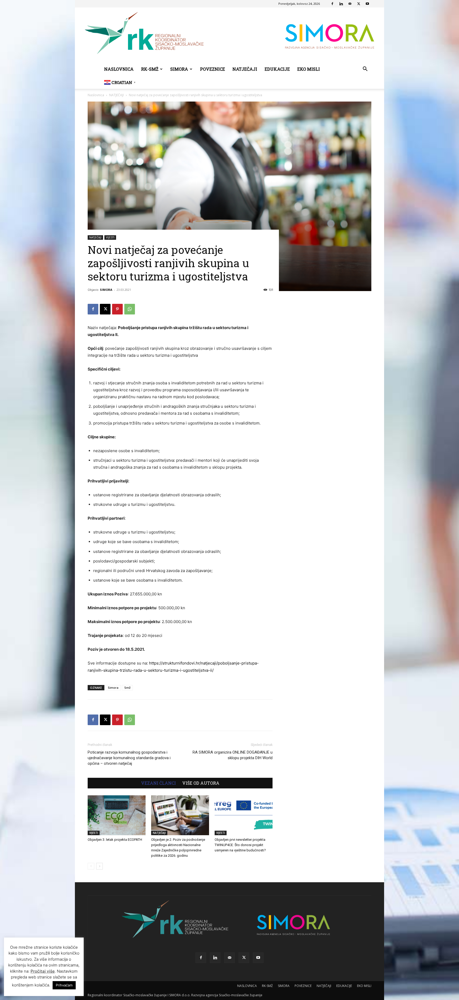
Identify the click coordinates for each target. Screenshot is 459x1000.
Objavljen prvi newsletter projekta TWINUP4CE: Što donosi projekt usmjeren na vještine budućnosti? (240, 845)
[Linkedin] (341, 3)
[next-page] (99, 866)
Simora (113, 688)
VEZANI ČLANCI (158, 783)
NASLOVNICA (119, 69)
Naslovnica (96, 95)
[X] (359, 3)
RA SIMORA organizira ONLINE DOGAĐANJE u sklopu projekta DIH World (233, 755)
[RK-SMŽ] (229, 35)
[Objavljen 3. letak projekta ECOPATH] (117, 815)
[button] (365, 69)
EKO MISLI (308, 69)
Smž (127, 688)
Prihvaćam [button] (64, 985)
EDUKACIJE (277, 69)
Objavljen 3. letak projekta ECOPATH (115, 840)
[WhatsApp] (129, 309)
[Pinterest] (117, 309)
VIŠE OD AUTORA (200, 783)
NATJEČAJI (244, 69)
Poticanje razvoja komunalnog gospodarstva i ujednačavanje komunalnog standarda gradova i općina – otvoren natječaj (129, 758)
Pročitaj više (43, 971)
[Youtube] (367, 3)
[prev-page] (91, 866)
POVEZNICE (212, 69)
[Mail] (350, 3)
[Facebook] (332, 3)
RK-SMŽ (149, 69)
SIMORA (179, 69)
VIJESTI (110, 237)
